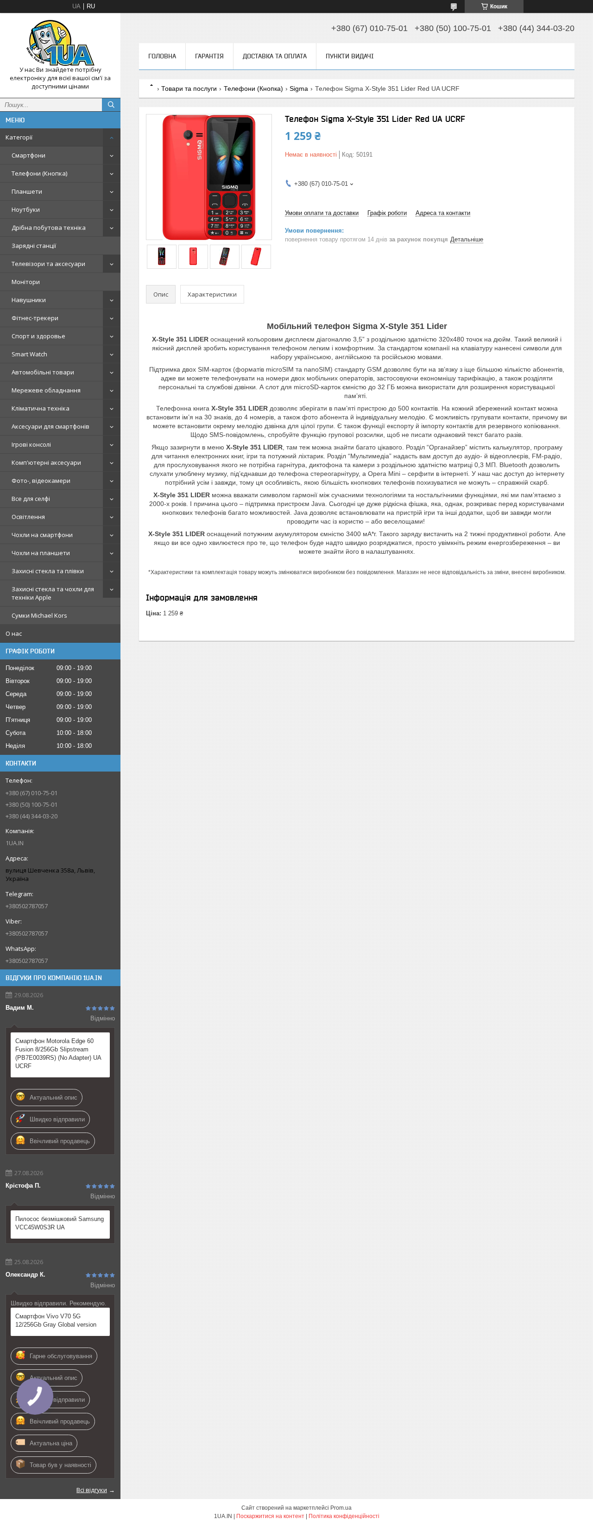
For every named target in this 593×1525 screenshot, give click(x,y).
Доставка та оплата (275, 56)
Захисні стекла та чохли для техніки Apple (53, 593)
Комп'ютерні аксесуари (46, 462)
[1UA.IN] (60, 43)
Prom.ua (341, 1508)
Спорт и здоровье (38, 336)
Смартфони (28, 155)
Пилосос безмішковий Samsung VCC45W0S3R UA (59, 1223)
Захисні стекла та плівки (48, 571)
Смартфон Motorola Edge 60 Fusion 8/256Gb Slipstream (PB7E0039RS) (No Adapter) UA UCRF (58, 1053)
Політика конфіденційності (344, 1516)
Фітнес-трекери (35, 318)
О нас (14, 633)
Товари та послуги (189, 88)
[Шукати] (111, 105)
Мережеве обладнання (46, 390)
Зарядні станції (34, 245)
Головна (162, 56)
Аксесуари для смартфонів (50, 426)
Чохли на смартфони (42, 535)
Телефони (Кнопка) (39, 173)
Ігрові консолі (31, 444)
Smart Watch (29, 354)
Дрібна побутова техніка (49, 227)
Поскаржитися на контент (270, 1516)
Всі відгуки (91, 1490)
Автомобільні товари (43, 372)
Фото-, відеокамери (41, 480)
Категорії (19, 137)
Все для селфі (31, 498)
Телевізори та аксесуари (48, 263)
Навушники (29, 300)
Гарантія (209, 56)
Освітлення (28, 517)
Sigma (299, 88)
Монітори (26, 282)
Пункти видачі (350, 56)
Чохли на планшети (41, 553)
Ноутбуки (26, 209)
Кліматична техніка (40, 408)
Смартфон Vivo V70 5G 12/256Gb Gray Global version (55, 1320)
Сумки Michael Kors (39, 615)
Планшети (27, 191)
